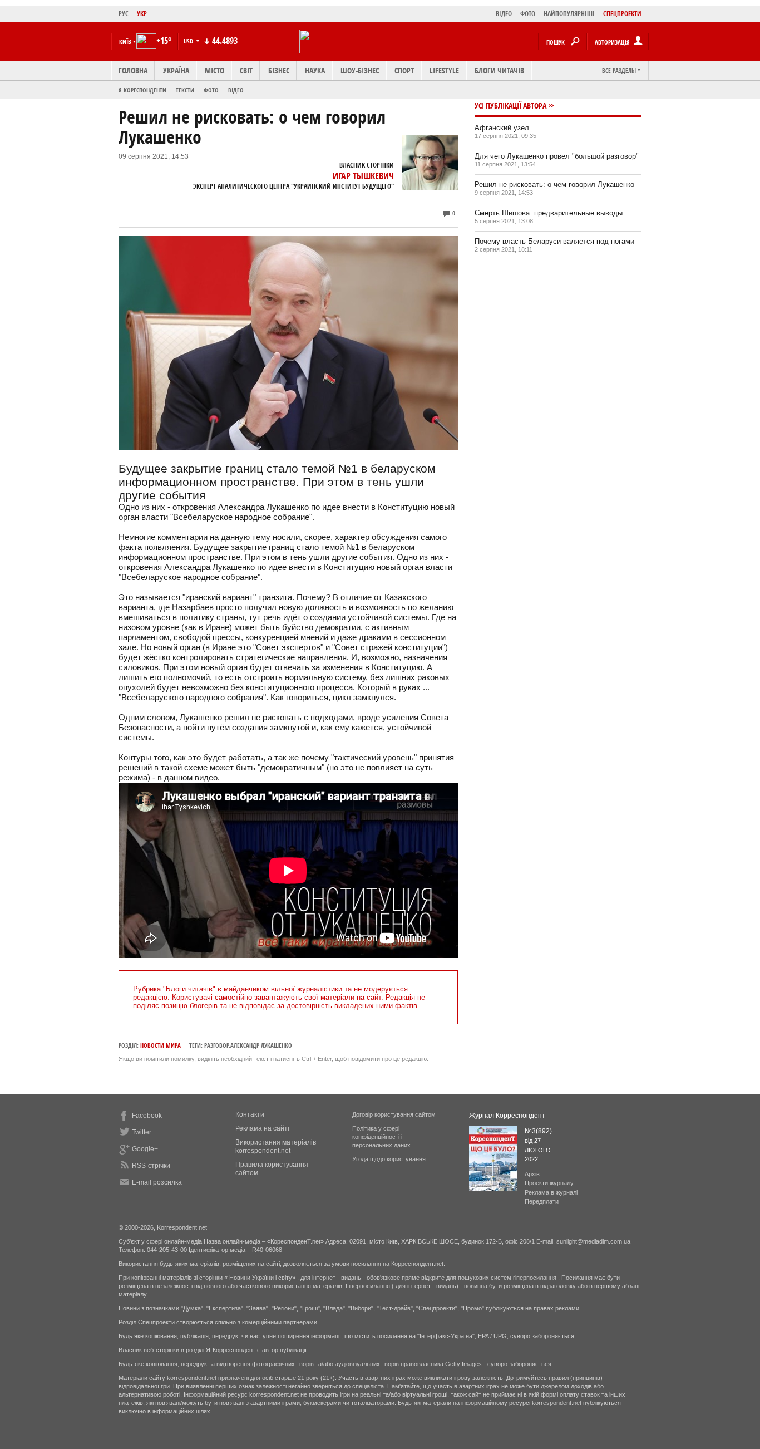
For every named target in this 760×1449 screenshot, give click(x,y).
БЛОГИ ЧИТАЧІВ (499, 70)
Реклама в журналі (551, 1192)
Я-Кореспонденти (142, 90)
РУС (124, 13)
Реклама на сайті (262, 1128)
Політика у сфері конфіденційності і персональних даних (381, 1136)
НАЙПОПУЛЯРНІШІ (569, 13)
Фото (211, 90)
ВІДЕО (504, 13)
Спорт (404, 70)
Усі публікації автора (510, 105)
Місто (214, 70)
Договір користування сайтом (394, 1114)
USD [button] (189, 41)
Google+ (145, 1149)
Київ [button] (125, 41)
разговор (216, 1045)
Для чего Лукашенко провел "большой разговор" (557, 156)
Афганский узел (502, 128)
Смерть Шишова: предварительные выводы (549, 213)
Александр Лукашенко (261, 1045)
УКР (142, 13)
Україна (176, 70)
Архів (532, 1174)
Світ (246, 70)
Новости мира (160, 1045)
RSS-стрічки (151, 1166)
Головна (133, 70)
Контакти (249, 1114)
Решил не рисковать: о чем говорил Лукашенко (554, 184)
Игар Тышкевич (363, 176)
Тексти (185, 90)
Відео (236, 90)
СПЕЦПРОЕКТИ (622, 13)
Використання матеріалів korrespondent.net (275, 1146)
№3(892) (538, 1131)
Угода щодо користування (389, 1159)
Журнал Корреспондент (507, 1115)
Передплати (542, 1201)
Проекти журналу (549, 1183)
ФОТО (527, 13)
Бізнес (278, 70)
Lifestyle (444, 70)
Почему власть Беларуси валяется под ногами (554, 241)
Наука (315, 70)
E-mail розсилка (157, 1182)
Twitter (141, 1132)
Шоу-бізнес (359, 70)
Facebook (147, 1115)
